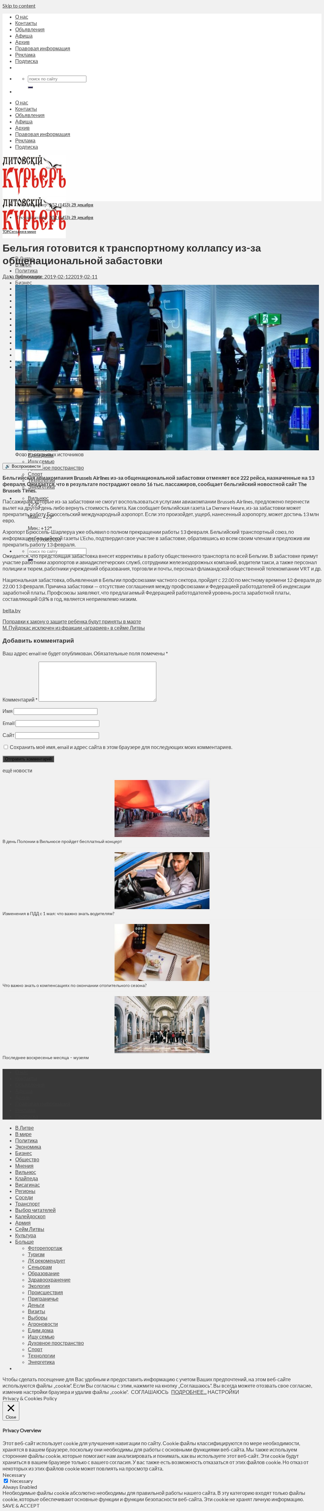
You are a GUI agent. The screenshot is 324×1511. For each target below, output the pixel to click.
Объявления (30, 29)
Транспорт (27, 1204)
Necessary (21, 1481)
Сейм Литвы (29, 1229)
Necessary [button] (14, 1475)
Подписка (26, 61)
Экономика (28, 1147)
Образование (43, 1273)
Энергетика (41, 1362)
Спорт (35, 474)
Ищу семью (41, 461)
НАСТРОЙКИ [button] (223, 1392)
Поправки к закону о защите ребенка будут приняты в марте (72, 621)
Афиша (24, 36)
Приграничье (43, 1299)
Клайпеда (26, 1178)
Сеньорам (40, 1267)
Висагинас (27, 1185)
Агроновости (43, 1324)
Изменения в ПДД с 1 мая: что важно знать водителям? (59, 913)
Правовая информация (42, 48)
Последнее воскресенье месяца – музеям (47, 1057)
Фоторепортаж (45, 1248)
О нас (21, 17)
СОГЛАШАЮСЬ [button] (150, 1392)
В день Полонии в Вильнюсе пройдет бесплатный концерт (62, 841)
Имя (8, 711)
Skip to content (19, 6)
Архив (22, 42)
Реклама (25, 55)
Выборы (37, 1317)
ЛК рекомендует (46, 1261)
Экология (39, 1286)
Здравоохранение (49, 1280)
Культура (25, 1235)
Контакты (26, 23)
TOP (6, 231)
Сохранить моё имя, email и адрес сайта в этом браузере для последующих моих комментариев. (121, 747)
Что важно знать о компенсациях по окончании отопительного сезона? (75, 985)
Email (9, 723)
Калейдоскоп (30, 1216)
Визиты (36, 1311)
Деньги (36, 1305)
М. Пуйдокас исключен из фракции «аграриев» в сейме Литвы (74, 628)
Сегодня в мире (22, 231)
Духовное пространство (56, 468)
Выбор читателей (35, 1210)
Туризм (36, 1254)
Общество (27, 1159)
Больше (24, 1242)
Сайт (8, 735)
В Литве (24, 1128)
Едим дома (40, 1330)
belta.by (12, 610)
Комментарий (20, 699)
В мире (23, 1134)
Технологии (41, 1355)
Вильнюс (38, 498)
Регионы (25, 1191)
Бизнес (23, 282)
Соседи (24, 1197)
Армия (23, 1223)
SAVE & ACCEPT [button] (21, 1505)
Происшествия (45, 1292)
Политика (26, 270)
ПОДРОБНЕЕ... (189, 1392)
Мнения (24, 1166)
